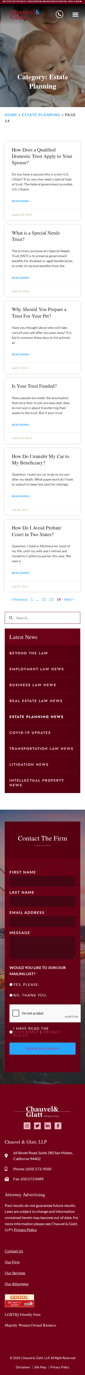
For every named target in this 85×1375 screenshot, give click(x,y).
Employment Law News (36, 669)
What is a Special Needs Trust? (36, 235)
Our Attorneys (17, 1283)
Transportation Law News (41, 748)
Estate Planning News (36, 716)
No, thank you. (30, 995)
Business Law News (32, 685)
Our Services (15, 1273)
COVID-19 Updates (30, 732)
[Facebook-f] (58, 1125)
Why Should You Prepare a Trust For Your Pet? (39, 312)
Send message (42, 1049)
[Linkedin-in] (47, 1125)
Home (11, 115)
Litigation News (29, 764)
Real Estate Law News (36, 701)
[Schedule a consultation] (59, 14)
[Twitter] (37, 1125)
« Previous (19, 599)
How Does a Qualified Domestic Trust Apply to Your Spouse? (42, 156)
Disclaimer (26, 1032)
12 (44, 599)
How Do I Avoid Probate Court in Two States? (36, 530)
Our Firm (12, 1262)
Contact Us (14, 1251)
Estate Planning (41, 115)
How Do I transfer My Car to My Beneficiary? (40, 459)
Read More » (21, 201)
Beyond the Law (28, 653)
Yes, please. (26, 984)
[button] (76, 14)
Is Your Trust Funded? (34, 386)
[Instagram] (27, 1125)
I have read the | (37, 1032)
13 (51, 599)
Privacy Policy (25, 1229)
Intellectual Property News (36, 783)
